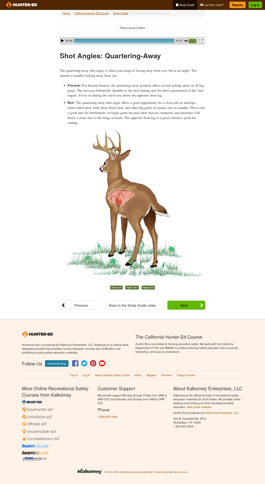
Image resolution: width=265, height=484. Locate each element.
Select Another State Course (112, 375)
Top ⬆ (74, 375)
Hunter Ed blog (57, 363)
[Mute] (186, 40)
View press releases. (199, 407)
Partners (166, 375)
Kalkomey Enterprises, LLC (221, 413)
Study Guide (186, 5)
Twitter (84, 363)
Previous (81, 305)
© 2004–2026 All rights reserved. (121, 472)
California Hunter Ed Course (91, 13)
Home (66, 13)
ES (202, 43)
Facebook (75, 363)
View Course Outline (132, 28)
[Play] (62, 40)
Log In (255, 5)
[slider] (194, 41)
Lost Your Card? (213, 5)
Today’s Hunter (186, 375)
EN (202, 39)
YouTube (102, 363)
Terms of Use (180, 472)
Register (237, 5)
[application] (132, 41)
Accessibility (145, 472)
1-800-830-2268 (108, 417)
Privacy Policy (160, 472)
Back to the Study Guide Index (132, 305)
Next (184, 305)
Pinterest (93, 363)
